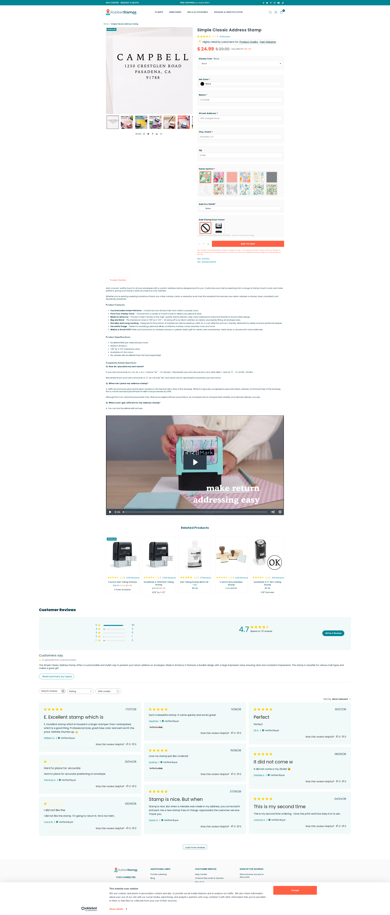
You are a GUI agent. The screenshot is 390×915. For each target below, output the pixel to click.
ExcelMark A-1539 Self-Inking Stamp (159, 583)
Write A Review (333, 633)
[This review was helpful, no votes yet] (127, 744)
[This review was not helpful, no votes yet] (133, 744)
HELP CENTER (112, 2)
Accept (295, 890)
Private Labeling (159, 874)
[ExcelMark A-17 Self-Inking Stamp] (267, 555)
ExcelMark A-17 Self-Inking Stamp (267, 583)
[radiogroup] (241, 183)
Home (106, 24)
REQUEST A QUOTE (130, 2)
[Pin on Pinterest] (152, 134)
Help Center (201, 874)
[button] (241, 79)
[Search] (270, 12)
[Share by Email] (161, 134)
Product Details (118, 280)
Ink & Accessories (197, 12)
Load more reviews (195, 847)
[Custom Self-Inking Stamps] (122, 555)
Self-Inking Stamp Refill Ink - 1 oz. (195, 583)
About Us (199, 881)
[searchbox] (49, 691)
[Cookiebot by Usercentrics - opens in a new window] (89, 909)
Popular (111, 29)
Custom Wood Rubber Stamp (231, 583)
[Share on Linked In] (157, 134)
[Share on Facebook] (144, 134)
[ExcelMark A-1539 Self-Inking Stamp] (158, 555)
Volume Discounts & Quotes (209, 878)
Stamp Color (209, 59)
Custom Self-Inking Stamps (122, 582)
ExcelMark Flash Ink (135, 355)
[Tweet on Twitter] (148, 134)
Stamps (159, 12)
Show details (116, 909)
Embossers (175, 12)
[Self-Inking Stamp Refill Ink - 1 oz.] (195, 555)
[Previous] (110, 70)
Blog (153, 878)
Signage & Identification (228, 12)
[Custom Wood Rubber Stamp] (231, 555)
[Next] (188, 70)
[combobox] (80, 691)
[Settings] (276, 12)
